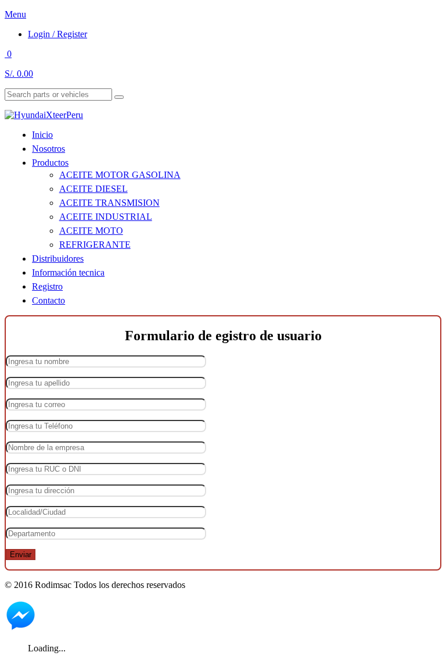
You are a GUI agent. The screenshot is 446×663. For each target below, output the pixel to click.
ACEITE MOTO (91, 231)
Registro (47, 286)
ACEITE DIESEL (93, 189)
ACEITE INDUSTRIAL (105, 217)
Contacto (48, 300)
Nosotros (48, 149)
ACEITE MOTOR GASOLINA (120, 175)
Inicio (42, 135)
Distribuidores (58, 258)
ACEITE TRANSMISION (109, 203)
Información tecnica (68, 272)
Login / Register (57, 34)
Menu (15, 14)
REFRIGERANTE (95, 244)
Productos (50, 162)
